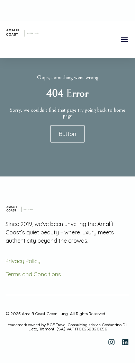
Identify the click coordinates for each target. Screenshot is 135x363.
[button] (124, 39)
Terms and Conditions (33, 274)
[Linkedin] (125, 342)
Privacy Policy (23, 261)
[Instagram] (111, 342)
